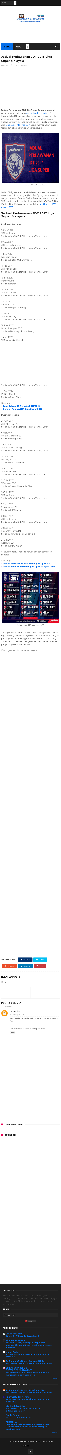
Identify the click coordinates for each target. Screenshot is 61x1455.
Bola (25, 65)
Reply (12, 1032)
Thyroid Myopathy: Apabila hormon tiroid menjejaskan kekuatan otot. (27, 1373)
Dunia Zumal (12, 1415)
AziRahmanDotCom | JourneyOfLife (25, 1361)
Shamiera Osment (15, 1340)
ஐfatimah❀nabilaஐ (15, 1406)
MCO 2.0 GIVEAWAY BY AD (19, 1417)
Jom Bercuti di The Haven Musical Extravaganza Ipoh (23, 1409)
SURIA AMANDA (14, 1333)
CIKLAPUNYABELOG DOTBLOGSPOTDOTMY (19, 1369)
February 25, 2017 (17, 1015)
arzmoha (15, 1011)
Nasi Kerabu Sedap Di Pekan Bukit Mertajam (29, 1363)
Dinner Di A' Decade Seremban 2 (22, 1336)
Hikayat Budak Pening (18, 1397)
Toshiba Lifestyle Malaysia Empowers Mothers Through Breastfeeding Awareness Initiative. (28, 1345)
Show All (55, 1378)
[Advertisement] (30, 89)
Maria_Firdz (12, 1352)
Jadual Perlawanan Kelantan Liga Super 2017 (27, 563)
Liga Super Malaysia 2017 (18, 125)
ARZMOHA (11, 1422)
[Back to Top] (30, 1451)
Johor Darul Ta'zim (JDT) (38, 113)
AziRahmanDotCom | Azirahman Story (26, 1390)
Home (7, 47)
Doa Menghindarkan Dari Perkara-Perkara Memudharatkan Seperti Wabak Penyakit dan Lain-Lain (27, 1426)
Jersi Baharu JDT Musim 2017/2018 (21, 406)
